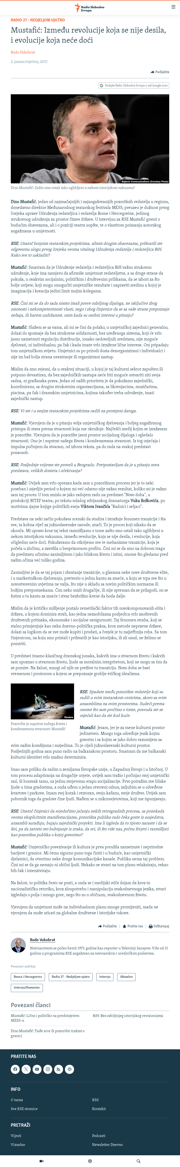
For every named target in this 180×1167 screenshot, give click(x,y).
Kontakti (99, 1109)
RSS (95, 1100)
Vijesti (16, 1136)
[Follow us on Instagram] (47, 1069)
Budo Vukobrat (23, 52)
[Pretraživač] (138, 1161)
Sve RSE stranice (24, 1109)
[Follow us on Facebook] (15, 1069)
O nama (17, 1100)
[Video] (41, 1161)
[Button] (160, 72)
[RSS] (58, 1069)
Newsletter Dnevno (107, 1145)
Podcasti (98, 1136)
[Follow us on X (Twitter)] (26, 1069)
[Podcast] (90, 1161)
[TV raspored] (69, 1069)
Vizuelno (18, 1145)
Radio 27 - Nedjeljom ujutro (38, 20)
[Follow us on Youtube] (37, 1069)
